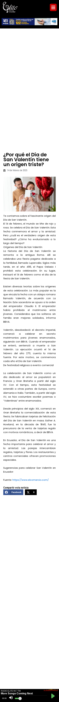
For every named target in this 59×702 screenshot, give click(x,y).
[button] (53, 7)
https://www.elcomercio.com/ (30, 480)
